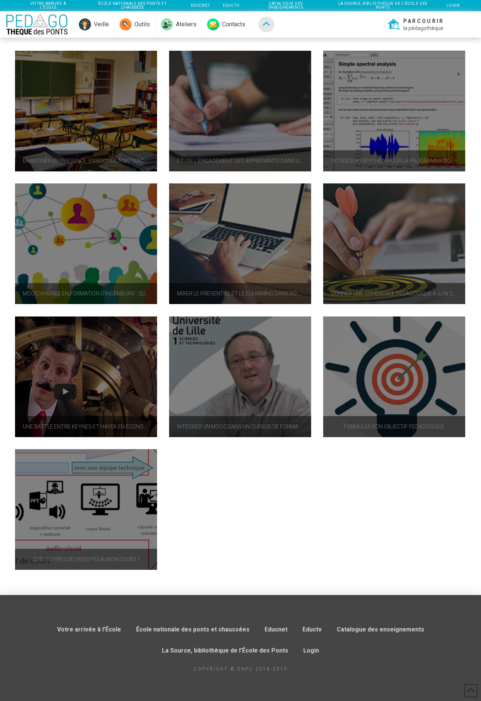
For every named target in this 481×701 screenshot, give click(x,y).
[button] (415, 24)
